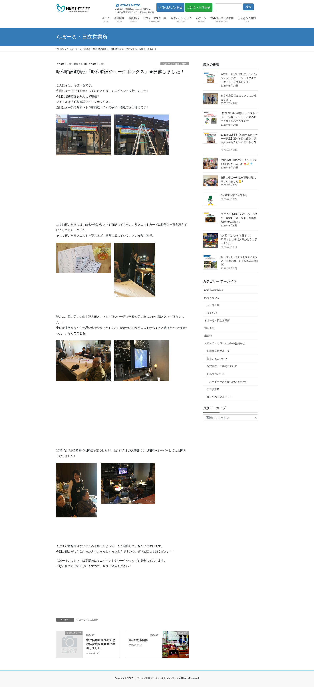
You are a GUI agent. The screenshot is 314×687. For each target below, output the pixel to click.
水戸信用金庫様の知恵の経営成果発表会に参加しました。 (100, 644)
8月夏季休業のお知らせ (234, 195)
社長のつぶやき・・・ (219, 396)
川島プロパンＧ (216, 374)
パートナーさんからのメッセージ (228, 381)
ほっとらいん (212, 297)
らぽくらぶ (210, 312)
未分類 (208, 335)
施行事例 (209, 328)
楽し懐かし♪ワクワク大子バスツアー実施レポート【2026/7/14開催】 (239, 261)
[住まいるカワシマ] (69, 638)
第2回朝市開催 (138, 640)
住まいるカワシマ (217, 358)
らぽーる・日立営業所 (174, 63)
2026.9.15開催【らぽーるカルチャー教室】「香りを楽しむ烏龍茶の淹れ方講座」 (239, 218)
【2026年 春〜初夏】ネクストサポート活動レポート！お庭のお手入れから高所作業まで (239, 117)
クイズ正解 (213, 305)
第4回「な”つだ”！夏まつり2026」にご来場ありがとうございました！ (239, 239)
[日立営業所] (175, 644)
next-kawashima (213, 289)
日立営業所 (213, 389)
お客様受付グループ (218, 350)
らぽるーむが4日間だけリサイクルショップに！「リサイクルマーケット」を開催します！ (239, 78)
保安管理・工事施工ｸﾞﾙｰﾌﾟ (222, 366)
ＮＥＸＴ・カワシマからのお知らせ (224, 343)
